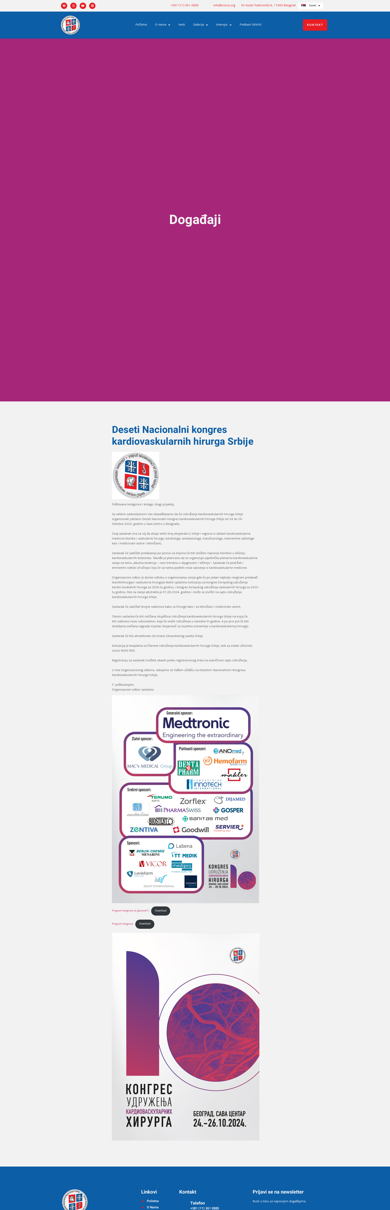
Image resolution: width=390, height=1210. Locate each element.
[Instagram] (73, 6)
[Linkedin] (92, 6)
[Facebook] (64, 6)
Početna (141, 25)
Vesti (181, 25)
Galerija (198, 25)
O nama (160, 25)
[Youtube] (83, 6)
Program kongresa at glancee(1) (130, 911)
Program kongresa (122, 924)
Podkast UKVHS (250, 25)
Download (160, 911)
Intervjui (222, 25)
